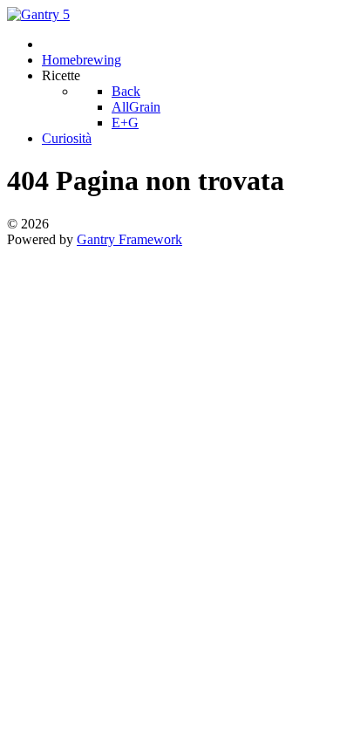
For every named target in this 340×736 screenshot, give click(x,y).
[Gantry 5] (38, 14)
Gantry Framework (129, 239)
